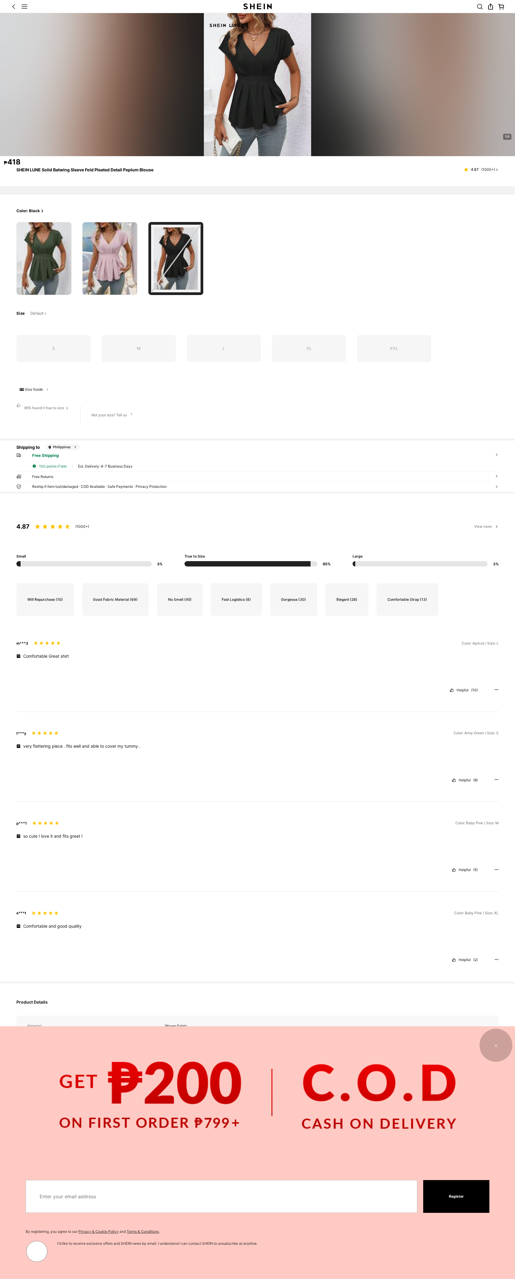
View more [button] (483, 526)
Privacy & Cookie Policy (98, 1231)
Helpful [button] (463, 690)
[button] (13, 6)
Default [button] (37, 313)
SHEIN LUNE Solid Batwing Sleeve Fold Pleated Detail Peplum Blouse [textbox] (84, 169)
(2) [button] (475, 960)
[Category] (24, 6)
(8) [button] (475, 780)
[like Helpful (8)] (454, 780)
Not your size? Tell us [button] (109, 415)
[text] (257, 656)
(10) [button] (474, 690)
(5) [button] (475, 870)
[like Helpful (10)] (452, 690)
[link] (479, 6)
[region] (257, 538)
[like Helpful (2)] (454, 960)
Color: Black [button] (28, 210)
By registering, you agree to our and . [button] (93, 1231)
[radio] (43, 258)
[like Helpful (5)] (454, 870)
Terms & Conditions (143, 1231)
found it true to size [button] (44, 408)
